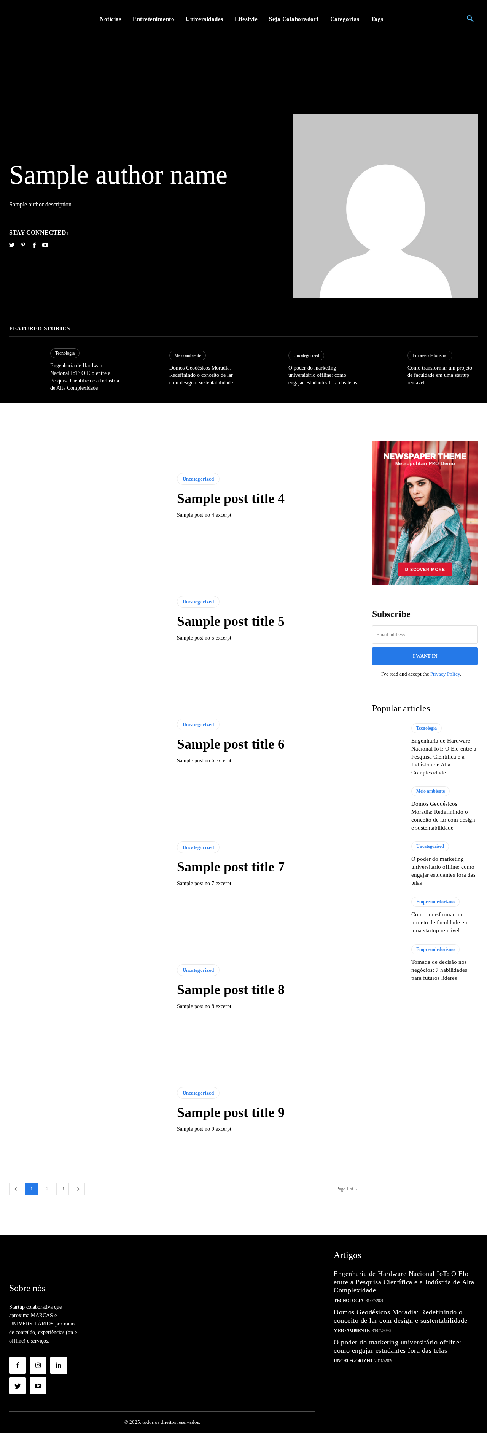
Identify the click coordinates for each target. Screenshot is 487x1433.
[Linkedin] (58, 1365)
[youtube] (45, 244)
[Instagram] (38, 1365)
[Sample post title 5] (87, 619)
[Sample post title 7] (87, 864)
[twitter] (12, 244)
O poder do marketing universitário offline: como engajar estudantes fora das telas (322, 375)
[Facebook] (17, 1365)
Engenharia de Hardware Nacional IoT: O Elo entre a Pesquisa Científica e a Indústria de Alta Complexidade (443, 757)
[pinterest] (23, 244)
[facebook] (34, 244)
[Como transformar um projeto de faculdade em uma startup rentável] (383, 368)
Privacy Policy (445, 674)
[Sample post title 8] (87, 987)
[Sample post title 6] (87, 742)
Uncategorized (306, 355)
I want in (425, 656)
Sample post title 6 (231, 744)
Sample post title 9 (231, 1112)
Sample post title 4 (231, 498)
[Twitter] (17, 1385)
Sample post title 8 (231, 989)
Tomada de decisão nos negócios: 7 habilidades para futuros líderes (439, 970)
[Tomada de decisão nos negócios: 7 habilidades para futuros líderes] (388, 963)
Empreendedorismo (429, 355)
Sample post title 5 (231, 621)
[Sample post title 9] (87, 1110)
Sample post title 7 (231, 866)
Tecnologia (65, 353)
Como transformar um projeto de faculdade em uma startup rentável (439, 375)
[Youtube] (38, 1385)
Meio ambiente (187, 355)
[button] (470, 19)
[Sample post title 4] (87, 496)
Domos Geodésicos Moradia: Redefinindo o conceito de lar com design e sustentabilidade (201, 375)
